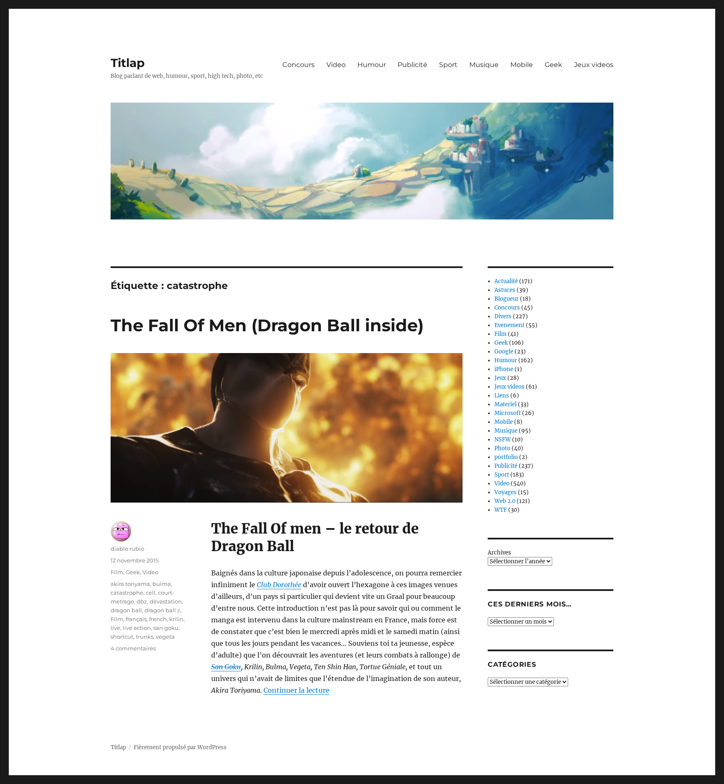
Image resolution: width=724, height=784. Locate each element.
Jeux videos (593, 65)
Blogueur (506, 298)
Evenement (509, 325)
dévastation (166, 601)
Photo (502, 448)
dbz (142, 601)
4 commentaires (133, 648)
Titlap (128, 63)
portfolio (506, 457)
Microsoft (507, 413)
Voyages (505, 492)
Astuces (504, 290)
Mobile (521, 65)
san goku (165, 627)
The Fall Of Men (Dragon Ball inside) (267, 325)
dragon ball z (162, 610)
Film (117, 572)
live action (137, 627)
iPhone (503, 369)
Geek (553, 65)
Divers (503, 316)
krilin (176, 619)
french (158, 619)
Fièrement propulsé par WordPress (180, 747)
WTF (500, 509)
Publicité (412, 65)
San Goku (226, 667)
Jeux (500, 378)
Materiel (505, 404)
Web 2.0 (504, 501)
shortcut (122, 636)
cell (150, 592)
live (115, 627)
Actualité (506, 281)
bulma (162, 583)
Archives (499, 552)
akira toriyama (130, 583)
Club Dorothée (279, 584)
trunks (144, 636)
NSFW (502, 439)
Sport (448, 65)
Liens (501, 395)
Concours (298, 65)
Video (336, 65)
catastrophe (127, 592)
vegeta (165, 636)
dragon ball (126, 610)
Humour (371, 65)
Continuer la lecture (296, 690)
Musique (484, 65)
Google (503, 351)
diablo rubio (127, 548)
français (136, 619)
